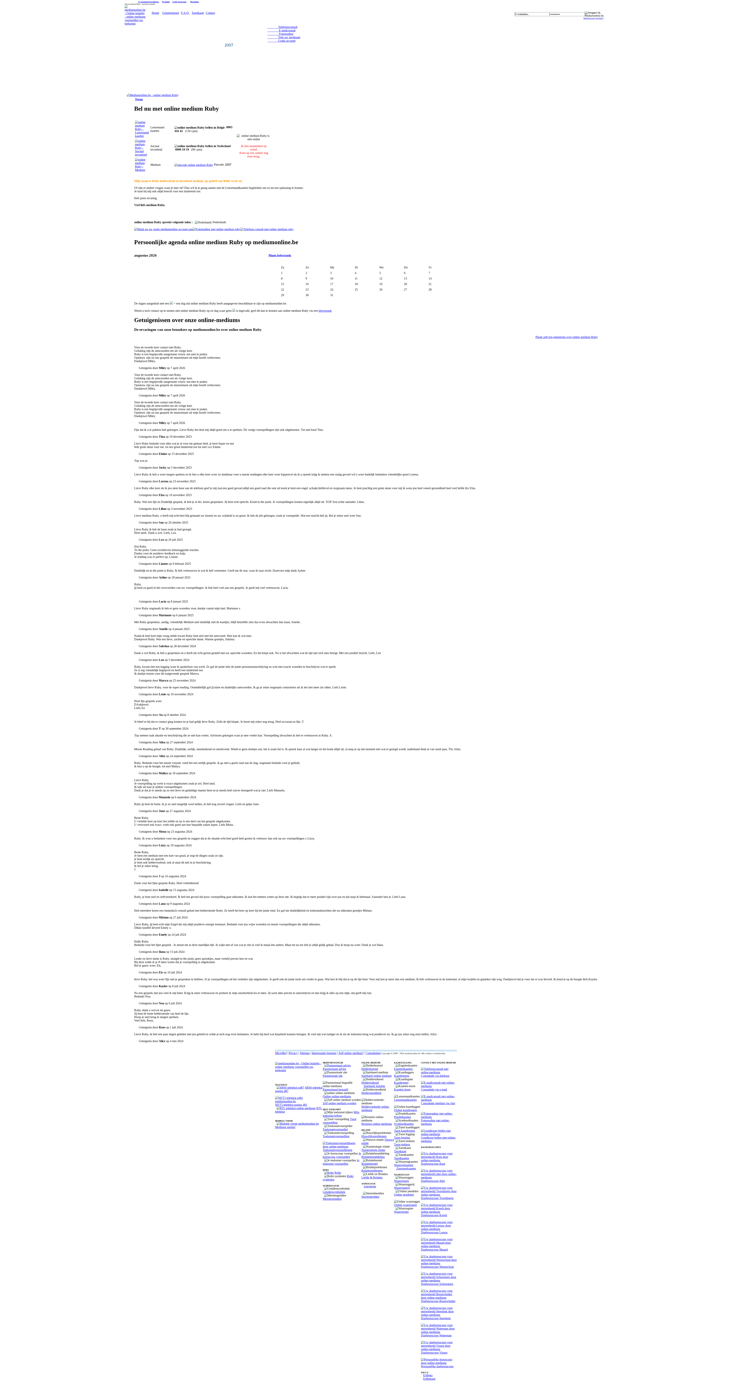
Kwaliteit (166, 2)
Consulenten (373, 1053)
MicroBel (281, 1053)
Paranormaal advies (334, 1069)
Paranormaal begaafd (335, 1089)
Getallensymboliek (334, 1192)
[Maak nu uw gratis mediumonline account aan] (163, 229)
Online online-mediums (337, 1096)
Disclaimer (194, 2)
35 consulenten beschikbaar (148, 2)
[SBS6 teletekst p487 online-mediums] (290, 1087)
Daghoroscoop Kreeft (434, 1215)
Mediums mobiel (285, 1127)
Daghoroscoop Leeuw (434, 1232)
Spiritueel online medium (376, 1075)
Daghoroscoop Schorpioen (437, 1284)
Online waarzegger (405, 1205)
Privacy (293, 1053)
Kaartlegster (401, 1082)
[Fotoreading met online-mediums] (439, 1117)
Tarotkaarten (401, 1158)
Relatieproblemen (372, 1170)
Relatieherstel (369, 1163)
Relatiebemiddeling (373, 1156)
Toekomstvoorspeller (335, 1129)
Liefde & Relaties (372, 1177)
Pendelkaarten (402, 1117)
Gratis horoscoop (179, 2)
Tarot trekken (402, 1144)
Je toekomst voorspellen (341, 1162)
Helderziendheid (371, 1093)
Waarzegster (401, 1211)
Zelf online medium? (351, 1053)
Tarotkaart (198, 13)
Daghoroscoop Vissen (434, 1352)
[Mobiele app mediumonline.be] (298, 1123)
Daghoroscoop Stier (433, 1181)
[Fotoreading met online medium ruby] (216, 229)
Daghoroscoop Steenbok (436, 1318)
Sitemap (305, 1053)
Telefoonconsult (282, 27)
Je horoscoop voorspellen (342, 1155)
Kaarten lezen (402, 1089)
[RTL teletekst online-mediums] (296, 1108)
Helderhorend (369, 1069)
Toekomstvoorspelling (336, 1136)
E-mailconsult (281, 30)
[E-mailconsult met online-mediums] (439, 1086)
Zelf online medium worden (339, 1103)
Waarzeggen (401, 1181)
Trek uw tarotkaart (283, 37)
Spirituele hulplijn (374, 1086)
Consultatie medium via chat (438, 1103)
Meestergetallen (332, 1198)
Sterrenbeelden (370, 1196)
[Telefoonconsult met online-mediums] (439, 1072)
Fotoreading (280, 33)
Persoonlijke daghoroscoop (437, 1366)
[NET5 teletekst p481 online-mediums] (299, 1101)
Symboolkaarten (404, 1123)
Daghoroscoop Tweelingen (437, 1198)
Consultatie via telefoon (435, 1075)
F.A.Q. (185, 13)
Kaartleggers (401, 1075)
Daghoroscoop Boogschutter (438, 1301)
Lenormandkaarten (405, 1099)
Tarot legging (402, 1137)
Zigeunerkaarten (406, 1168)
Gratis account (281, 40)
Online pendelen (404, 1194)
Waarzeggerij (402, 1187)
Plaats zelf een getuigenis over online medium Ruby (566, 337)
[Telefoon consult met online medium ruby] (267, 229)
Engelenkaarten (403, 1069)
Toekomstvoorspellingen (337, 1150)
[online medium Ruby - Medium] (142, 170)
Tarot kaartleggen (404, 1130)
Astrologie (370, 1186)
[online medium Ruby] (153, 95)
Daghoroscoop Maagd (434, 1249)
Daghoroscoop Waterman (436, 1335)
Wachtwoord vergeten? (593, 18)
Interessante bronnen (324, 1053)
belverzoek (325, 310)
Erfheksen (429, 1378)
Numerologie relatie (373, 1150)
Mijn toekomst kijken (341, 1114)
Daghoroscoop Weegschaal (437, 1266)
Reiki (338, 1172)
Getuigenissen (170, 13)
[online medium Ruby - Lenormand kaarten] (142, 136)
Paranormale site (333, 1075)
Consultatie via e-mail (434, 1089)
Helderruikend (370, 1082)
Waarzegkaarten (403, 1165)
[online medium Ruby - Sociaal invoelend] (142, 154)
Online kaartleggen (405, 1110)
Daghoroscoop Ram (433, 1163)
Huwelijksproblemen (374, 1136)
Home (155, 13)
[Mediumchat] (439, 1099)
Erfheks (428, 1375)
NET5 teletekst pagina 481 (291, 1104)
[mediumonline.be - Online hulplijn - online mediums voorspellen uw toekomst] (135, 23)
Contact (210, 13)
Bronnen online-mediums (376, 1123)
